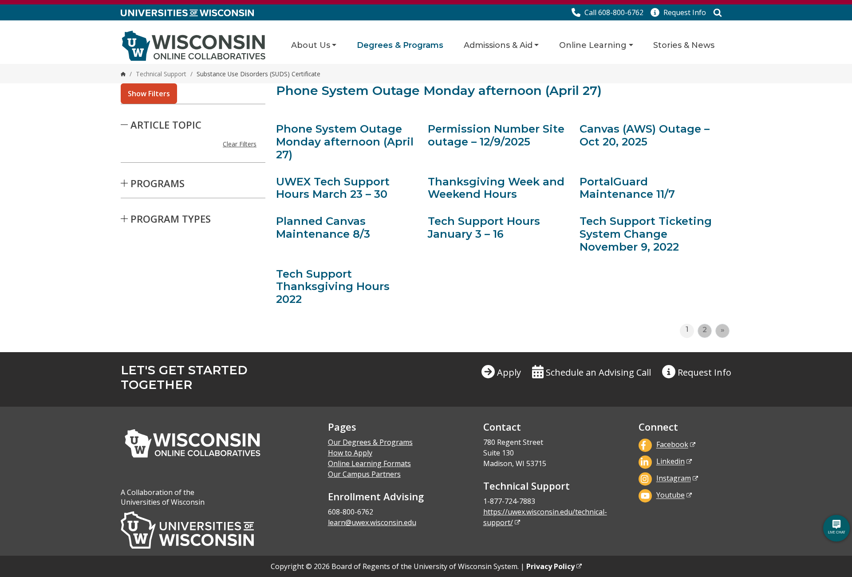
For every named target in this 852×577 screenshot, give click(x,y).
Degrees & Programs (400, 45)
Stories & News (683, 45)
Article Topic (165, 124)
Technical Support (161, 74)
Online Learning (593, 45)
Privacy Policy (550, 566)
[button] (678, 12)
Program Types (170, 218)
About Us (310, 45)
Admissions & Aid (498, 45)
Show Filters (149, 93)
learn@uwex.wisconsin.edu (372, 522)
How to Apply (350, 453)
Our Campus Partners (364, 474)
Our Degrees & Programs (370, 442)
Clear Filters (239, 144)
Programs (157, 183)
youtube (670, 495)
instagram (673, 478)
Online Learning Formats (369, 463)
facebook (672, 445)
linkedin (670, 462)
